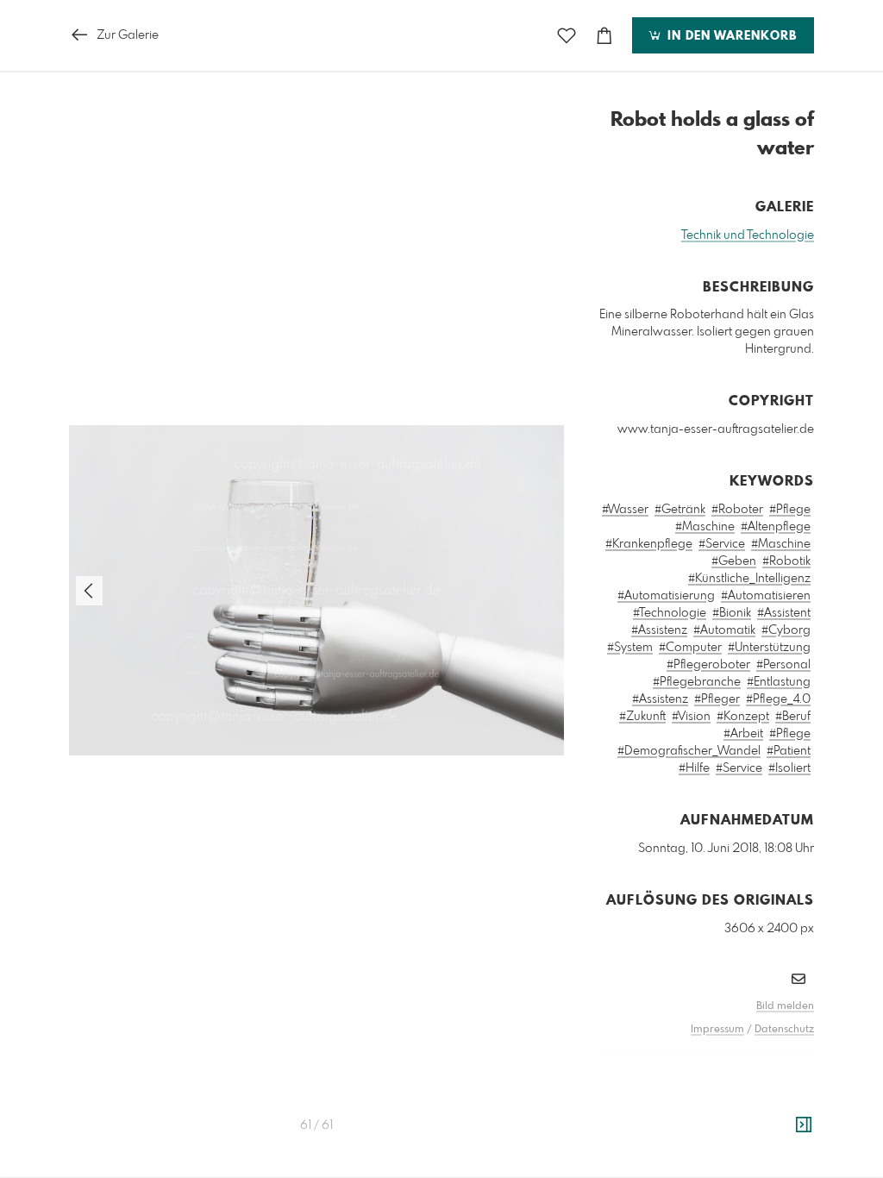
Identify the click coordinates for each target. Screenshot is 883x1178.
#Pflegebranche (697, 682)
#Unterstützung (769, 648)
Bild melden (785, 1006)
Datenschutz (784, 1029)
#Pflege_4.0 (778, 699)
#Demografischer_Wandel (689, 751)
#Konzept (743, 717)
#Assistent (784, 613)
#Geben (733, 561)
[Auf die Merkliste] (566, 35)
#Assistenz (659, 630)
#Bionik (731, 613)
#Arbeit (743, 734)
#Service (721, 544)
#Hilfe (694, 768)
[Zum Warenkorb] (604, 35)
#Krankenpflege (648, 544)
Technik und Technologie (747, 235)
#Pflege (790, 510)
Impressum (717, 1029)
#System (630, 648)
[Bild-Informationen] (803, 1125)
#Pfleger (717, 699)
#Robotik (786, 561)
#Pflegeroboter (708, 665)
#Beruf (793, 717)
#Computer (690, 648)
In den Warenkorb (730, 36)
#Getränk (679, 510)
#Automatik (724, 630)
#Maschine (705, 527)
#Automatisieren (766, 596)
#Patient (789, 751)
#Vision (691, 717)
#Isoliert (789, 768)
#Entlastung (779, 682)
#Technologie (669, 613)
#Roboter (737, 510)
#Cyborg (786, 630)
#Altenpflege (776, 527)
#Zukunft (642, 717)
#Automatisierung (666, 596)
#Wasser (625, 510)
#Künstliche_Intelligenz (749, 579)
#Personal (783, 665)
